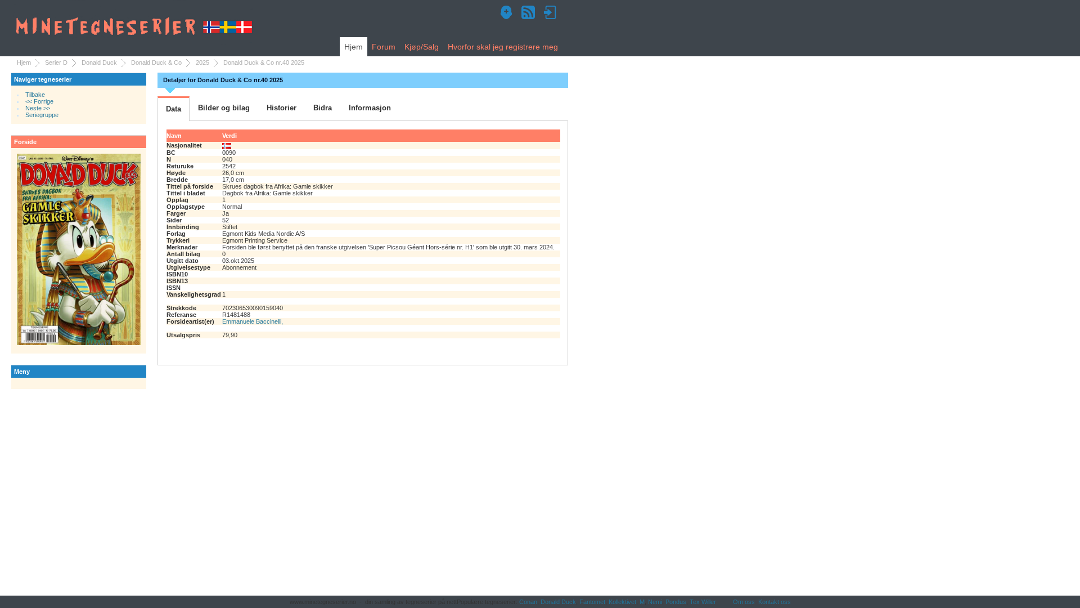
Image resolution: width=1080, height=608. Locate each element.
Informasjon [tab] (370, 108)
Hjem (353, 46)
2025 (202, 62)
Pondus (675, 601)
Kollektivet (622, 601)
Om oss (744, 601)
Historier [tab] (281, 108)
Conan (528, 601)
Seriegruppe (41, 114)
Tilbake (35, 94)
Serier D (56, 62)
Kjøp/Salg (421, 46)
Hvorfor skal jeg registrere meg (503, 46)
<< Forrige (39, 101)
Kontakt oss (774, 601)
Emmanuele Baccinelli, (252, 321)
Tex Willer (703, 601)
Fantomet (592, 601)
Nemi (655, 601)
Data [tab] (173, 109)
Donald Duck (99, 62)
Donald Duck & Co (156, 62)
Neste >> (37, 108)
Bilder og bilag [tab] (224, 108)
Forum (383, 46)
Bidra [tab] (322, 108)
